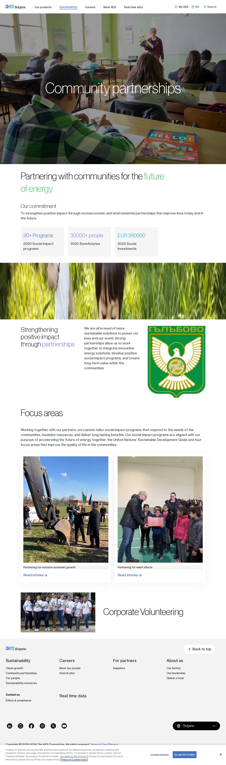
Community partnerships (21, 673)
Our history (174, 668)
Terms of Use (98, 744)
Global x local (175, 678)
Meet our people (70, 668)
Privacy (114, 744)
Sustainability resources (21, 683)
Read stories (33, 575)
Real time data (133, 7)
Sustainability (68, 7)
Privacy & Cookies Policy (74, 759)
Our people (13, 678)
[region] (113, 755)
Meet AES (109, 7)
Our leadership (176, 673)
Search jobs (67, 673)
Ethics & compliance (18, 700)
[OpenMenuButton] (182, 6)
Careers (90, 7)
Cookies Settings (159, 754)
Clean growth (14, 668)
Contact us (13, 694)
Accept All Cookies (185, 754)
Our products (43, 7)
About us (175, 660)
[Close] (220, 754)
